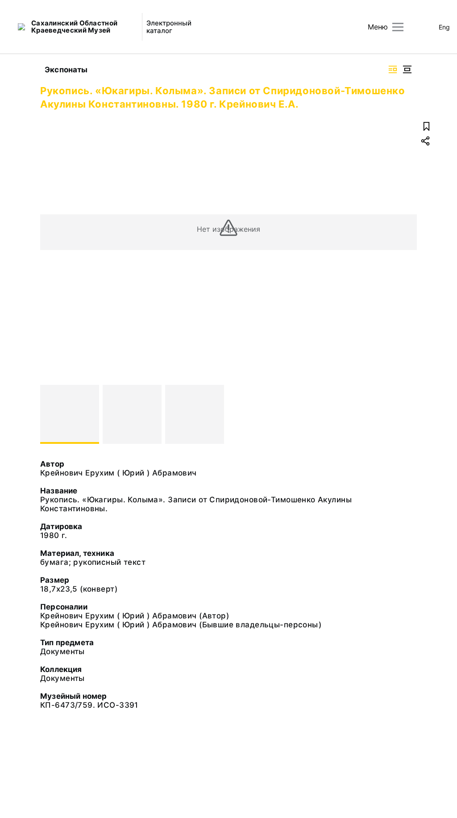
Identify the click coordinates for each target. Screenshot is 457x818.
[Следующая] (406, 414)
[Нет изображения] (69, 414)
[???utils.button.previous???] (51, 414)
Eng (444, 27)
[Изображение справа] (393, 69)
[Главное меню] (398, 27)
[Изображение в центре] (407, 69)
